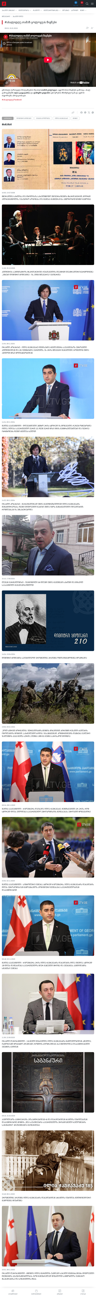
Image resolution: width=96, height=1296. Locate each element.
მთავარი (6, 16)
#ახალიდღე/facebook (12, 100)
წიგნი (75, 118)
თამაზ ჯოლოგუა (43, 118)
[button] (9, 10)
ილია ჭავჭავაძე (61, 118)
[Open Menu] (92, 4)
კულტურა (8, 118)
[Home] (4, 4)
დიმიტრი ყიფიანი (24, 118)
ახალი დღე (18, 16)
